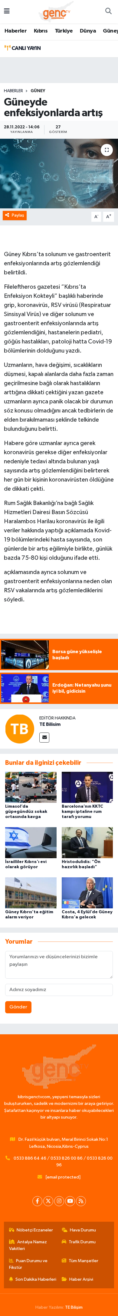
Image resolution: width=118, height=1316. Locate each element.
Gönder (18, 1007)
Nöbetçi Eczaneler (35, 1230)
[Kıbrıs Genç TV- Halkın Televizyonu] (56, 11)
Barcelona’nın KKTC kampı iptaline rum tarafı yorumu (82, 811)
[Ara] (108, 12)
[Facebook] (37, 1201)
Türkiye (64, 31)
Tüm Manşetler (83, 1261)
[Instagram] (59, 1201)
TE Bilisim (50, 724)
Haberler (16, 31)
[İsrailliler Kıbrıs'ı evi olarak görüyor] (31, 842)
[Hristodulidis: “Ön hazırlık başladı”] (87, 842)
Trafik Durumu (82, 1242)
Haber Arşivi (81, 1279)
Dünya (88, 31)
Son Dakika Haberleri (35, 1279)
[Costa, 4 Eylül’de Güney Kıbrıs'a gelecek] (87, 892)
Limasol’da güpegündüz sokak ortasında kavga (26, 811)
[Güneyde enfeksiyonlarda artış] (59, 173)
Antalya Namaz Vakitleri (28, 1245)
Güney (38, 91)
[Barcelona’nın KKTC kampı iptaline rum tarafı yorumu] (87, 787)
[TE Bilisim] (19, 728)
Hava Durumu (83, 1230)
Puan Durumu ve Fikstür (28, 1264)
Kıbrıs (41, 31)
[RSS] (81, 1201)
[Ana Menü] (7, 11)
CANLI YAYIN (25, 48)
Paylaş (18, 215)
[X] (48, 1201)
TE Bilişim (74, 1307)
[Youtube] (70, 1201)
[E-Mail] (44, 738)
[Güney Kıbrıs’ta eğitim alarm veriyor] (31, 892)
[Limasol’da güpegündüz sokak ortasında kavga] (31, 787)
